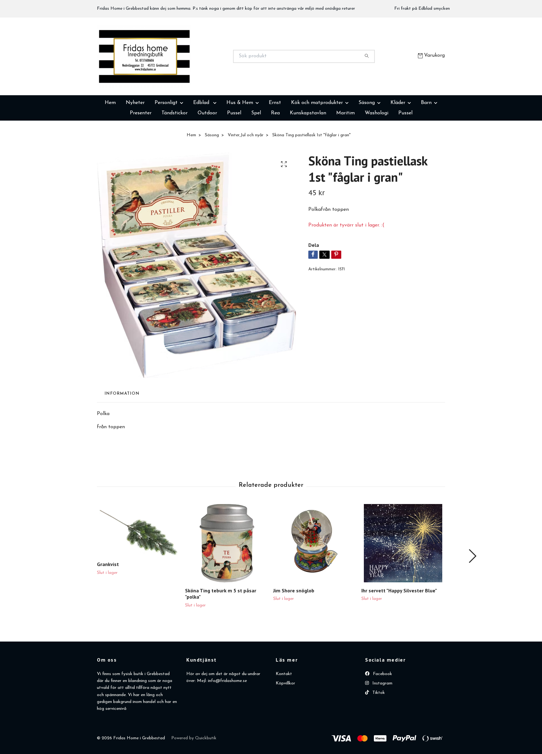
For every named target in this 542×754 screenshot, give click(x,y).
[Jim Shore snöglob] (315, 574)
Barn (426, 134)
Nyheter (135, 134)
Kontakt (284, 705)
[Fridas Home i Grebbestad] (184, 72)
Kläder (398, 134)
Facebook (382, 705)
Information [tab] (121, 425)
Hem (110, 134)
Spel (256, 144)
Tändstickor (175, 144)
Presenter (140, 144)
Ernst (275, 134)
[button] (472, 587)
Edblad (202, 134)
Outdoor (207, 144)
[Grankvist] (138, 561)
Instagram (381, 714)
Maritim (345, 144)
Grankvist (108, 595)
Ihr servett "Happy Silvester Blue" (399, 622)
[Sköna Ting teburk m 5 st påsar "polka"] (226, 574)
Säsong (367, 134)
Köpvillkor (285, 714)
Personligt (166, 134)
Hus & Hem (239, 134)
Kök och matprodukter (317, 134)
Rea (275, 144)
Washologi (376, 144)
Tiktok (378, 724)
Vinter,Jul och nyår (245, 166)
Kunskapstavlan (308, 144)
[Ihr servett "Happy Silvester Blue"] (403, 574)
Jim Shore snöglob (293, 622)
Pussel (234, 144)
